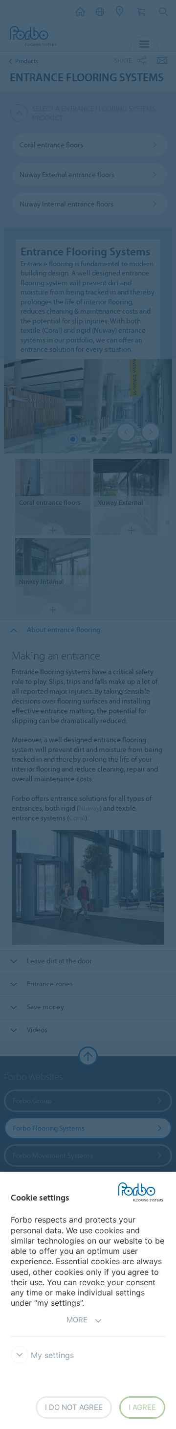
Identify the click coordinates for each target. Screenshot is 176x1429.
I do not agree (74, 1407)
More (77, 1319)
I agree (142, 1407)
